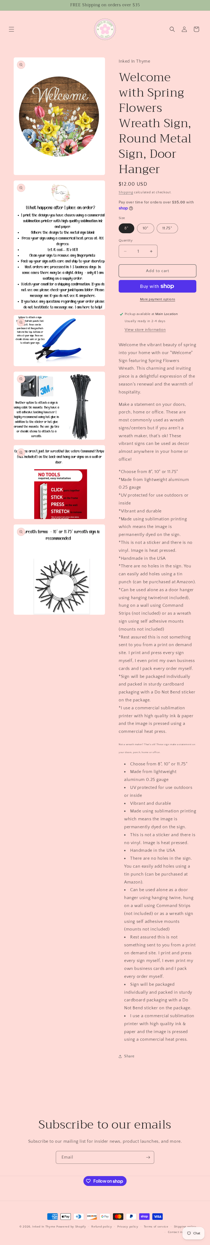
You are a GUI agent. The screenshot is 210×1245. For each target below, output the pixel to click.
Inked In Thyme (43, 1226)
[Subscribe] (148, 1157)
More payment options (157, 299)
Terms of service (156, 1226)
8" (126, 228)
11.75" (167, 228)
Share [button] (129, 1056)
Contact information (182, 1232)
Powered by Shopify (71, 1226)
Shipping (126, 192)
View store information (145, 330)
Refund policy (101, 1226)
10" (145, 228)
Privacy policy (127, 1226)
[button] (11, 29)
